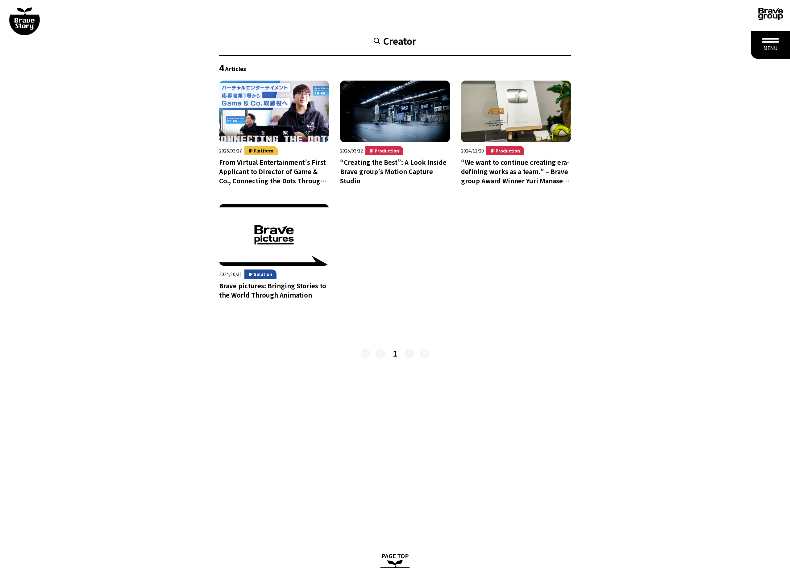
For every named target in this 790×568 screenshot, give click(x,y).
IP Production (384, 151)
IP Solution (260, 274)
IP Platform (261, 151)
